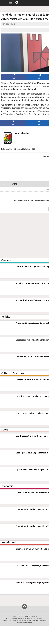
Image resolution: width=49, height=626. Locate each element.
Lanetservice (16, 620)
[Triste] (39, 164)
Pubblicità (43, 620)
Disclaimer (36, 620)
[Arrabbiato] (13, 164)
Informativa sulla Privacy (24, 622)
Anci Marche (22, 133)
